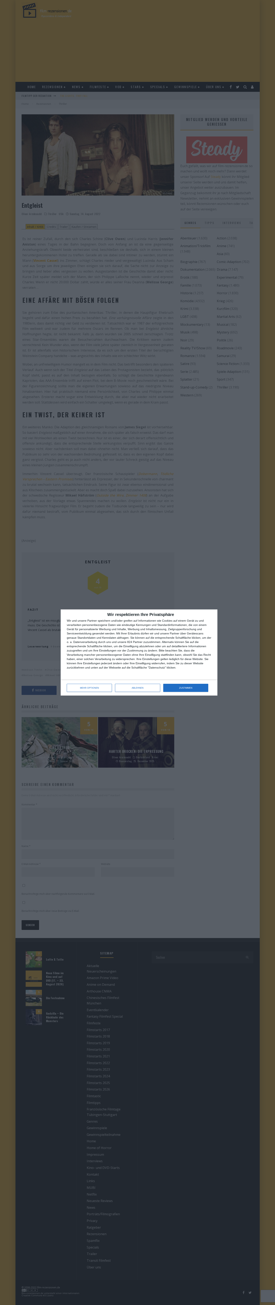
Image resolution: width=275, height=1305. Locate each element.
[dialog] (139, 652)
